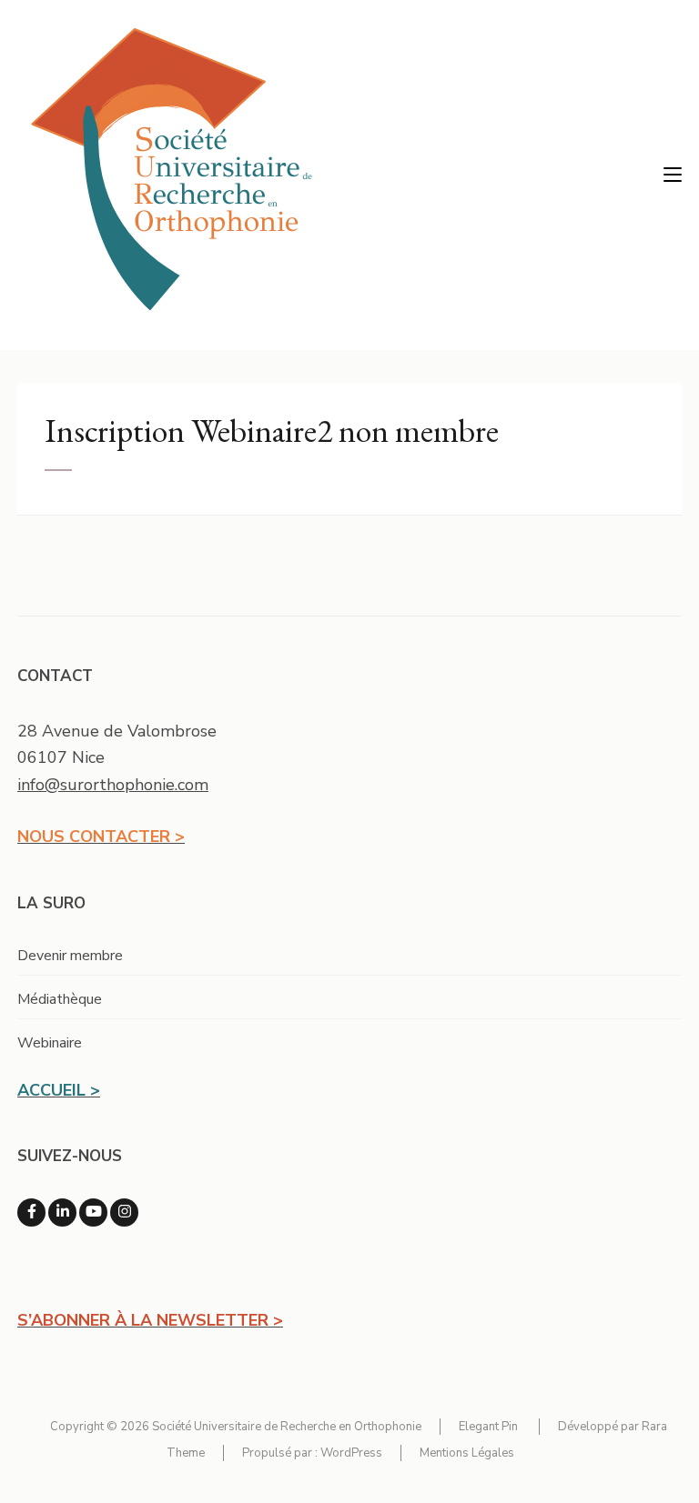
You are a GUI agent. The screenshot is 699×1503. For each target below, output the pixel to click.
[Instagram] (124, 1212)
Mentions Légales (467, 1453)
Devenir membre (70, 956)
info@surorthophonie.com (112, 785)
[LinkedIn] (62, 1212)
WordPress (351, 1453)
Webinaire (49, 1043)
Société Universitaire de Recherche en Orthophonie (286, 1426)
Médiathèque (59, 999)
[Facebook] (31, 1212)
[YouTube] (93, 1212)
